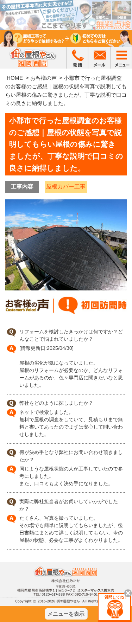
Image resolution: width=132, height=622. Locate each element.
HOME (15, 78)
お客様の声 (43, 78)
